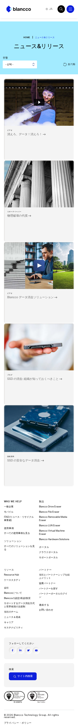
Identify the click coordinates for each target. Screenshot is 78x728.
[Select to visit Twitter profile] (28, 650)
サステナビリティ (13, 628)
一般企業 (8, 507)
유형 (5, 57)
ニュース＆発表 (12, 617)
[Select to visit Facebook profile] (12, 650)
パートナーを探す (48, 589)
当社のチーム (11, 612)
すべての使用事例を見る (17, 533)
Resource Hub (11, 575)
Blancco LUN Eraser (49, 525)
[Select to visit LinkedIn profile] (20, 650)
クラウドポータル (48, 552)
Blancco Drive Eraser (50, 507)
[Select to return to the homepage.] (18, 9)
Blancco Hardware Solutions (54, 539)
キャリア (8, 622)
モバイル (9, 512)
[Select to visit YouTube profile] (36, 650)
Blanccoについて (13, 593)
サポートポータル (48, 557)
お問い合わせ (46, 610)
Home (26, 37)
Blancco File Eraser (49, 512)
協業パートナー (47, 583)
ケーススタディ (12, 580)
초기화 (71, 64)
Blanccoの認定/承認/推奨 (17, 598)
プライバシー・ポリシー (18, 723)
